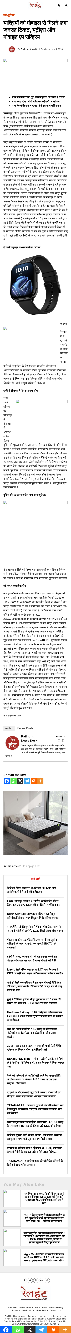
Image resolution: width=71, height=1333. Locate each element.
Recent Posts (25, 728)
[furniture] (35, 853)
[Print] (34, 781)
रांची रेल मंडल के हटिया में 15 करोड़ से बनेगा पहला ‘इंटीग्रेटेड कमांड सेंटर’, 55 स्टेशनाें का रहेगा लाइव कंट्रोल (32, 1033)
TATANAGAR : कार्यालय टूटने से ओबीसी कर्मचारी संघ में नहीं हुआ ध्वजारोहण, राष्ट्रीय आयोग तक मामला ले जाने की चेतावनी (35, 1109)
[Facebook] (59, 740)
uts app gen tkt (30, 866)
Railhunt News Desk (30, 49)
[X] (20, 781)
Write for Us (41, 1307)
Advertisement (26, 1307)
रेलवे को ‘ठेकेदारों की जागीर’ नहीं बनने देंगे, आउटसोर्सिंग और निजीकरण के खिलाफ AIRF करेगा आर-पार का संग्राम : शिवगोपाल (34, 1079)
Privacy (16, 1310)
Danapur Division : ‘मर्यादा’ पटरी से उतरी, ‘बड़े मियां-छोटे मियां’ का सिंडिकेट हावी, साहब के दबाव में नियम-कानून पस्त (35, 1062)
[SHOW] (35, 503)
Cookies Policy (40, 1310)
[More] (40, 781)
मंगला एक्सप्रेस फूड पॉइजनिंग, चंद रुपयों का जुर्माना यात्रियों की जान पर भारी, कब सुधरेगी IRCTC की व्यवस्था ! (32, 943)
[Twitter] (63, 740)
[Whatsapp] (14, 781)
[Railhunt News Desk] (12, 748)
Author (9, 728)
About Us (12, 1307)
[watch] (35, 315)
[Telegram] (27, 781)
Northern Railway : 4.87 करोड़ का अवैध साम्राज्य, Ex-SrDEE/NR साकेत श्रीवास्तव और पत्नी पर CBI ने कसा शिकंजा (35, 1016)
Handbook (27, 1310)
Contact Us (55, 1310)
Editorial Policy (56, 1307)
